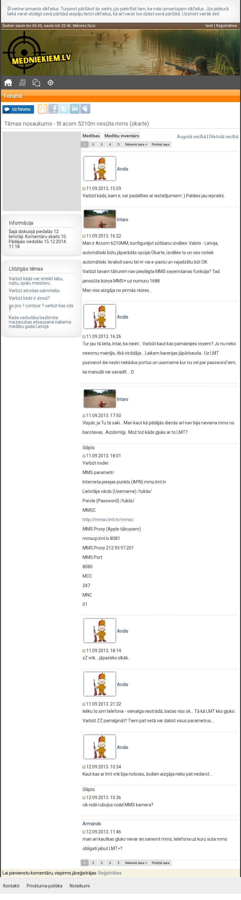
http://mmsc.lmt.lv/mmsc (108, 519)
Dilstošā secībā (223, 136)
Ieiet (209, 26)
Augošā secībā (191, 136)
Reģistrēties (226, 26)
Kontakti (11, 885)
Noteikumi (80, 885)
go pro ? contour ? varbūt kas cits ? (41, 308)
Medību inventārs (121, 135)
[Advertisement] (42, 171)
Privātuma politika (44, 885)
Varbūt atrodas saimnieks (34, 290)
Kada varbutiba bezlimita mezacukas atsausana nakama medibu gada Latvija (40, 322)
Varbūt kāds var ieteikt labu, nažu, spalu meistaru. (36, 281)
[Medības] (50, 82)
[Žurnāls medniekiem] (22, 82)
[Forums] (36, 82)
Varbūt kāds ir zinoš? (29, 298)
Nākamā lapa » (136, 144)
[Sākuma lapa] (8, 82)
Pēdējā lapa (160, 144)
